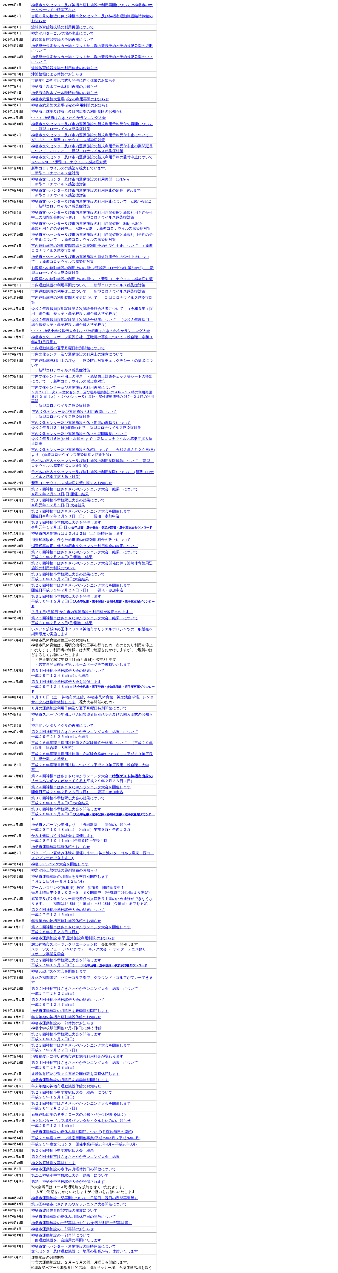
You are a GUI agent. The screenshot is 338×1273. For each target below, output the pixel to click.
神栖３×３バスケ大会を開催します (60, 864)
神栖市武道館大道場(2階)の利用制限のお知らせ (70, 105)
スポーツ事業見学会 (47, 954)
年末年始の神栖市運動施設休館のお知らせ (66, 921)
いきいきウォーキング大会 (85, 949)
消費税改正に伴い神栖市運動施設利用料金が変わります (77, 1056)
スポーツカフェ (44, 949)
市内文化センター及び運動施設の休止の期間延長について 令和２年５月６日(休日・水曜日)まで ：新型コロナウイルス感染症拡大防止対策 (91, 438)
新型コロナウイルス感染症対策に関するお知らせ (71, 483)
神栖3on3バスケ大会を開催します (58, 971)
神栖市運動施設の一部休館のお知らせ (62, 1023)
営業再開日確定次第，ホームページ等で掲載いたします (85, 664)
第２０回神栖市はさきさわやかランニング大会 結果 (75, 1157)
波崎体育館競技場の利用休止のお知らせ (64, 68)
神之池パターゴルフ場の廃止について (62, 33)
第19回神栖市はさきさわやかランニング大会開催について (79, 1204)
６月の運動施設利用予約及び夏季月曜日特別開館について (79, 708)
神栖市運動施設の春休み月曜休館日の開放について (73, 1169)
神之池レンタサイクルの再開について (62, 725)
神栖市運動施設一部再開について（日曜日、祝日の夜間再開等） (84, 1198)
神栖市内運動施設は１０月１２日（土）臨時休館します (77, 533)
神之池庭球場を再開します (53, 1163)
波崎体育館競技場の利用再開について (62, 27)
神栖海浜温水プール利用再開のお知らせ (64, 87)
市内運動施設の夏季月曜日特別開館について (68, 348)
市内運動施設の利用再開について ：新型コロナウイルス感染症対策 (88, 285)
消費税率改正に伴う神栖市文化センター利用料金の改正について (84, 546)
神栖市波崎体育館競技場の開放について (64, 1210)
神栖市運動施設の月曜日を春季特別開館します (70, 1011)
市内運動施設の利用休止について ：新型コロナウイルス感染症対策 (88, 291)
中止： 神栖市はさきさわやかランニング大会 (68, 118)
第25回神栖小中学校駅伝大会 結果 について (70, 1175)
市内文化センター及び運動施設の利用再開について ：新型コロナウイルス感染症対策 (92, 396)
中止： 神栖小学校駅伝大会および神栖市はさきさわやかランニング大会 (90, 331)
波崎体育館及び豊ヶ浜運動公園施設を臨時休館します (75, 1074)
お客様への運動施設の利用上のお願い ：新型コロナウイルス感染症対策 (92, 279)
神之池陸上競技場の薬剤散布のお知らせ (64, 870)
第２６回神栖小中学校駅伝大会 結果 (62, 1150)
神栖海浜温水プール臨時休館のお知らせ (64, 93)
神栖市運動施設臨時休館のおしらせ (60, 847)
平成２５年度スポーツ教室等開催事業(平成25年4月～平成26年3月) (85, 1138)
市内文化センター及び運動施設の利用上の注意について (77, 354)
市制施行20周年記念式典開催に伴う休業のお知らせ (73, 80)
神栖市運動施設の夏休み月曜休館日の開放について (73, 1217)
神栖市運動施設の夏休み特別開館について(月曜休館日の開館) (82, 1132)
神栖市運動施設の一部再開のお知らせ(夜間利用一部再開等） (81, 1223)
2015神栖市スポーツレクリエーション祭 (64, 944)
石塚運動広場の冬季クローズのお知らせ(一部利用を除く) (78, 1114)
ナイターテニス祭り (129, 949)
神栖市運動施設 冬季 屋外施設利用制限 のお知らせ (73, 938)
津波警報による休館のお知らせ (57, 74)
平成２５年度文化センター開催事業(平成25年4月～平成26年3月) (84, 1144)
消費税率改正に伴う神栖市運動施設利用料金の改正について (81, 540)
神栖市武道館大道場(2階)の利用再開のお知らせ (70, 99)
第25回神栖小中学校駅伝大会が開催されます (68, 1182)
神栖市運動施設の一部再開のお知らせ (62, 1229)
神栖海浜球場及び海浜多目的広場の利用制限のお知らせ (77, 111)
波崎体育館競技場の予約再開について (62, 40)
